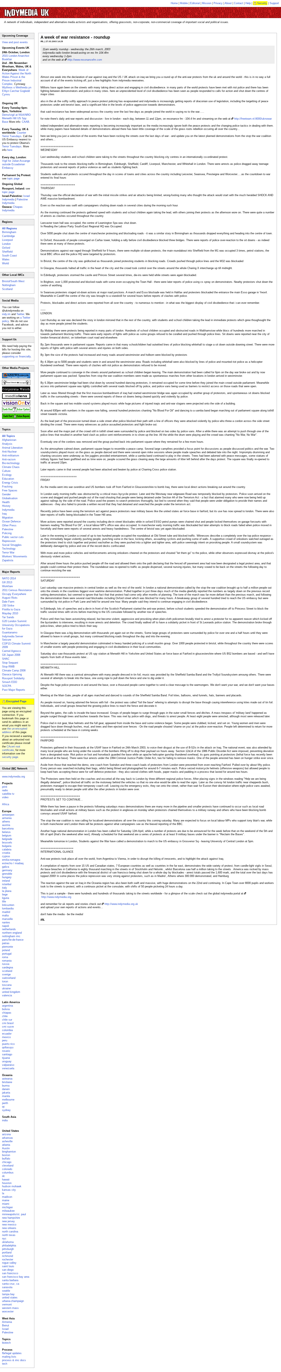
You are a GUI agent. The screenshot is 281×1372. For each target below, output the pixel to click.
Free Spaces (9, 490)
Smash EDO (9, 682)
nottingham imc (11, 936)
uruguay (7, 1061)
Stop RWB (8, 666)
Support (274, 3)
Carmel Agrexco (11, 651)
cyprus (6, 856)
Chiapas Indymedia (12, 208)
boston (6, 1155)
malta (5, 915)
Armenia (7, 1321)
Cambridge (8, 236)
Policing (7, 533)
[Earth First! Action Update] (16, 411)
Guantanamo (9, 632)
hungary (7, 877)
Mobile (184, 3)
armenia (7, 818)
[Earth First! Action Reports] (16, 417)
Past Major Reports (13, 689)
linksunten (8, 905)
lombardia (8, 908)
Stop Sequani (10, 662)
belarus (6, 832)
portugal (7, 953)
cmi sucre (8, 1026)
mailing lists (9, 1356)
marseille (7, 918)
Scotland (7, 289)
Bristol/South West (13, 281)
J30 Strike (8, 605)
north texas (8, 1235)
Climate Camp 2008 (14, 670)
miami (5, 1203)
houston (7, 1183)
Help (248, 3)
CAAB (25, 121)
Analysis (7, 443)
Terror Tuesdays (11, 146)
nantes (6, 922)
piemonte (7, 946)
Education (8, 478)
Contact (238, 3)
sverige (6, 974)
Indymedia (8, 509)
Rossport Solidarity (13, 678)
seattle (6, 1290)
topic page (13, 178)
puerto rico (8, 1043)
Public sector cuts (13, 537)
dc (3, 1176)
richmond (7, 1256)
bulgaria (6, 846)
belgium (6, 835)
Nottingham (9, 285)
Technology (9, 548)
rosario (6, 1050)
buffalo (6, 1158)
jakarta (6, 1092)
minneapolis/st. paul (14, 1214)
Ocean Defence (11, 521)
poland (6, 950)
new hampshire (11, 1217)
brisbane (7, 1082)
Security (262, 3)
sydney (6, 1110)
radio (5, 790)
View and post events (15, 42)
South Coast (9, 255)
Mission (206, 3)
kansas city (9, 1189)
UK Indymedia (39, 10)
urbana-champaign (13, 1301)
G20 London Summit (14, 621)
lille (4, 901)
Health (6, 502)
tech (4, 1363)
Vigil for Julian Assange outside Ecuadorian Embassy (16, 164)
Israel (5, 1328)
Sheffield (7, 251)
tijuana (6, 1057)
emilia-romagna (11, 859)
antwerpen (8, 814)
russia (5, 963)
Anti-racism (9, 459)
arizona (6, 1134)
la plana (6, 891)
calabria (6, 849)
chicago (6, 1162)
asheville (7, 1141)
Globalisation (9, 498)
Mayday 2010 (10, 613)
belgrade (7, 839)
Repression (8, 541)
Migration (7, 517)
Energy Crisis (10, 482)
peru (4, 1040)
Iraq (4, 513)
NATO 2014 (9, 578)
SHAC (5, 658)
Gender (6, 494)
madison (7, 1196)
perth (5, 1103)
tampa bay (8, 1294)
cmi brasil (8, 1023)
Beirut (5, 1325)
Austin (6, 1148)
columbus (8, 1172)
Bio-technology (11, 463)
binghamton (9, 1151)
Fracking (7, 486)
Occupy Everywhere (14, 594)
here (9, 149)
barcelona (8, 828)
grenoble (7, 873)
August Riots (9, 597)
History (6, 505)
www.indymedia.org (13, 776)
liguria (5, 898)
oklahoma (8, 1242)
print (4, 786)
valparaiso (8, 1064)
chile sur (7, 1019)
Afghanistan (9, 439)
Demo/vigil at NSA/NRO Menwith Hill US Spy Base (16, 118)
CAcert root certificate (11, 748)
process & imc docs (14, 1360)
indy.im (6, 314)
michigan (7, 1207)
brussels (7, 842)
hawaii (5, 1179)
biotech (6, 1342)
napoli (5, 925)
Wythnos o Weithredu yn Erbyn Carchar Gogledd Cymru (16, 91)
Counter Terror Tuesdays (14, 134)
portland (7, 1252)
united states (9, 1297)
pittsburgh (8, 1249)
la (3, 1193)
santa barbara (10, 1280)
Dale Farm (8, 601)
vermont (7, 1304)
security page (10, 757)
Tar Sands (8, 617)
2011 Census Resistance (17, 590)
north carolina (10, 1231)
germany (7, 870)
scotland (7, 970)
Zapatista (7, 560)
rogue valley (9, 1262)
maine (5, 1200)
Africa (5, 804)
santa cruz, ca (10, 1283)
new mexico (9, 1224)
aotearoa (7, 1078)
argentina (7, 1005)
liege (5, 894)
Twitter (20, 314)
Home (174, 3)
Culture (6, 470)
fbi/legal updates (12, 1353)
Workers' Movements (14, 556)
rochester (7, 1259)
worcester (8, 1311)
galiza (5, 866)
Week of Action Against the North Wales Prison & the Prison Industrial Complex (16, 76)
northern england (12, 932)
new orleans (9, 1228)
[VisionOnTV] (16, 404)
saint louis (8, 1266)
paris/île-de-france (12, 939)
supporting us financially (16, 356)
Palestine (7, 529)
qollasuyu (7, 1047)
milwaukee (8, 1210)
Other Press (9, 525)
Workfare (7, 586)
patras (5, 943)
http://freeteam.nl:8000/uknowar (253, 118)
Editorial (195, 3)
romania (7, 960)
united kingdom (11, 991)
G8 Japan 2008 (11, 654)
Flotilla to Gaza (11, 609)
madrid (6, 912)
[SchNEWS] (16, 377)
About (228, 3)
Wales (5, 259)
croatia (6, 852)
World (5, 263)
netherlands (9, 929)
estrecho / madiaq (12, 863)
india (5, 1120)
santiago (7, 1054)
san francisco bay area (15, 1276)
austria (6, 825)
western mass (10, 1308)
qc (3, 1106)
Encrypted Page (16, 701)
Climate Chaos (11, 467)
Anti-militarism (10, 455)
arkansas (7, 1137)
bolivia (6, 1009)
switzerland (8, 977)
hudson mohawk (11, 1186)
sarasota (7, 1287)
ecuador (7, 1033)
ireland (6, 880)
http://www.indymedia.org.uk (121, 903)
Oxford (6, 247)
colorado (7, 1169)
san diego (8, 1269)
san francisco (10, 1273)
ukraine (6, 988)
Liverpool (7, 239)
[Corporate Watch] (16, 391)
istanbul (6, 884)
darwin (6, 1089)
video (5, 797)
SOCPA (6, 685)
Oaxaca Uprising (12, 674)
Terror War (8, 552)
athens (6, 821)
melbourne (8, 1099)
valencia (7, 995)
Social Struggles (12, 544)
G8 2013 (7, 582)
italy (4, 887)
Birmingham (9, 232)
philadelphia (9, 1245)
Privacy (218, 3)
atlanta (6, 1144)
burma (5, 1085)
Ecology (7, 474)
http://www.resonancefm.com (84, 59)
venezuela (8, 1068)
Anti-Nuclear (9, 451)
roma (5, 957)
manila (6, 1096)
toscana (7, 984)
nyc (4, 1238)
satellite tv (8, 793)
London (6, 243)
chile (5, 1016)
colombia (7, 1030)
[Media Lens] (16, 397)
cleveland (7, 1165)
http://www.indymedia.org (56, 896)
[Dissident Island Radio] (16, 384)
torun (5, 981)
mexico (6, 1037)
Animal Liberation (12, 447)
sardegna (7, 967)
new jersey (8, 1221)
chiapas (6, 1012)
